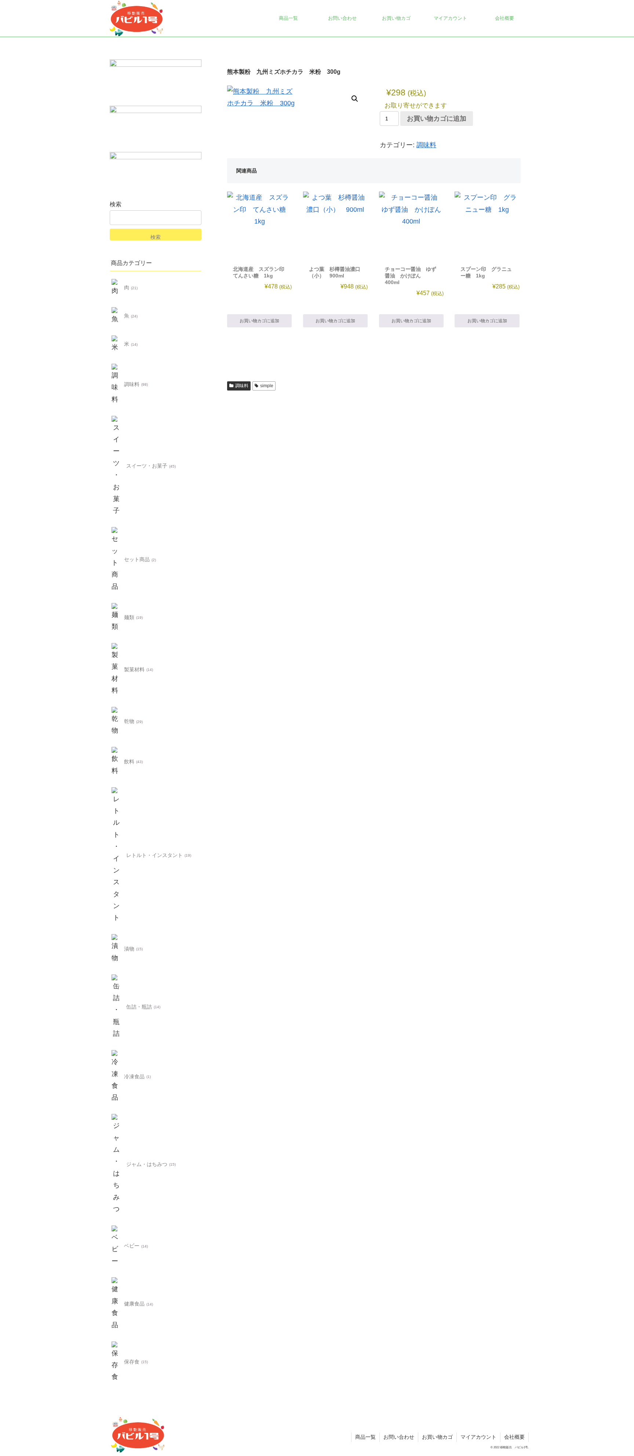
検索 (115, 204)
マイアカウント (478, 1437)
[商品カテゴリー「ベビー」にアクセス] (116, 1246)
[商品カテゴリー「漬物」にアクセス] (116, 949)
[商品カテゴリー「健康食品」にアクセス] (116, 1304)
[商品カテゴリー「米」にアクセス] (116, 344)
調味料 (426, 145)
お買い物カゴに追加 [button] (259, 320)
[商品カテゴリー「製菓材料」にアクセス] (116, 669)
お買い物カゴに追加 (436, 118)
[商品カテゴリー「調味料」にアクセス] (116, 384)
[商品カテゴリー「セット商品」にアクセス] (116, 559)
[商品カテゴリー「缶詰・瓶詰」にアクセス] (116, 1006)
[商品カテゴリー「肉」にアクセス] (116, 288)
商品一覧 (365, 1437)
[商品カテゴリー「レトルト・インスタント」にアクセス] (116, 855)
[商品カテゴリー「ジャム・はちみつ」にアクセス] (116, 1164)
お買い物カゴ (437, 1437)
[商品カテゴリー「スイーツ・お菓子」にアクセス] (116, 466)
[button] (354, 98)
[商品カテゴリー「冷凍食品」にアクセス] (116, 1076)
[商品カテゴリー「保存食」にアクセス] (116, 1362)
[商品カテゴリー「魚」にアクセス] (116, 316)
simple (266, 385)
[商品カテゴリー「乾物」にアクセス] (116, 721)
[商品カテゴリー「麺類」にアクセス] (116, 617)
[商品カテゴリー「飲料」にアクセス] (116, 761)
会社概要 (514, 1437)
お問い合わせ (398, 1437)
